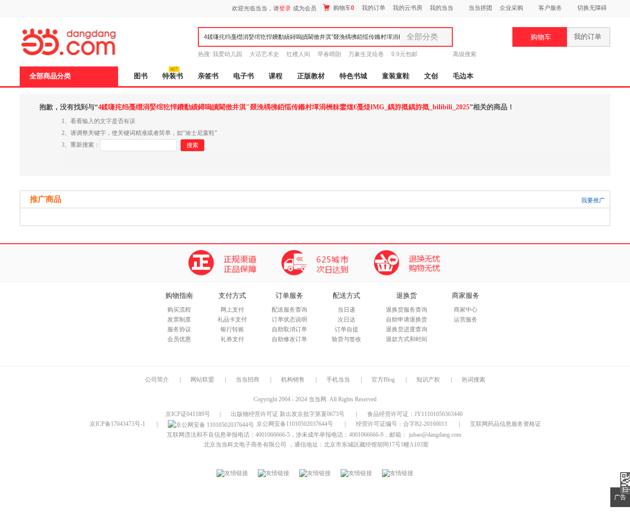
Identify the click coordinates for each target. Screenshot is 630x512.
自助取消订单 (289, 329)
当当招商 (247, 379)
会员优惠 (179, 339)
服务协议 (179, 329)
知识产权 (428, 379)
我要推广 (593, 200)
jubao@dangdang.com (435, 434)
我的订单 (373, 7)
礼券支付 (232, 339)
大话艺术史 (264, 54)
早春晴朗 (329, 54)
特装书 (172, 76)
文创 (431, 76)
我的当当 (441, 7)
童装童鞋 (396, 76)
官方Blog (383, 379)
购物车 (343, 7)
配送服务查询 (289, 309)
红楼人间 (298, 54)
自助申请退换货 (406, 319)
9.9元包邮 (404, 54)
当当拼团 (480, 7)
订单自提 (346, 329)
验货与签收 (346, 339)
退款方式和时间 (406, 339)
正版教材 (311, 76)
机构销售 (293, 379)
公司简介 (157, 379)
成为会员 (304, 8)
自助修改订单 (289, 339)
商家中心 (465, 309)
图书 (141, 76)
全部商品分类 (50, 76)
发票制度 (179, 319)
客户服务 (550, 7)
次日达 (346, 319)
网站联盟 (202, 379)
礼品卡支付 (232, 319)
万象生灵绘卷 (366, 54)
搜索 (192, 145)
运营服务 (465, 319)
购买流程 (179, 309)
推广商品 (46, 199)
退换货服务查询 (406, 309)
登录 (285, 8)
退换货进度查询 (406, 329)
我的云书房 (407, 7)
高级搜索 (464, 54)
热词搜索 (473, 379)
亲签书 (208, 76)
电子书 (243, 76)
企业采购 (511, 7)
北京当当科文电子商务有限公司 (245, 444)
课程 (276, 76)
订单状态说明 (289, 319)
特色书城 (353, 76)
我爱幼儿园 (227, 54)
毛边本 (463, 76)
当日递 (346, 309)
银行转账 (232, 329)
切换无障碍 (592, 7)
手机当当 (338, 379)
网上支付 (232, 309)
